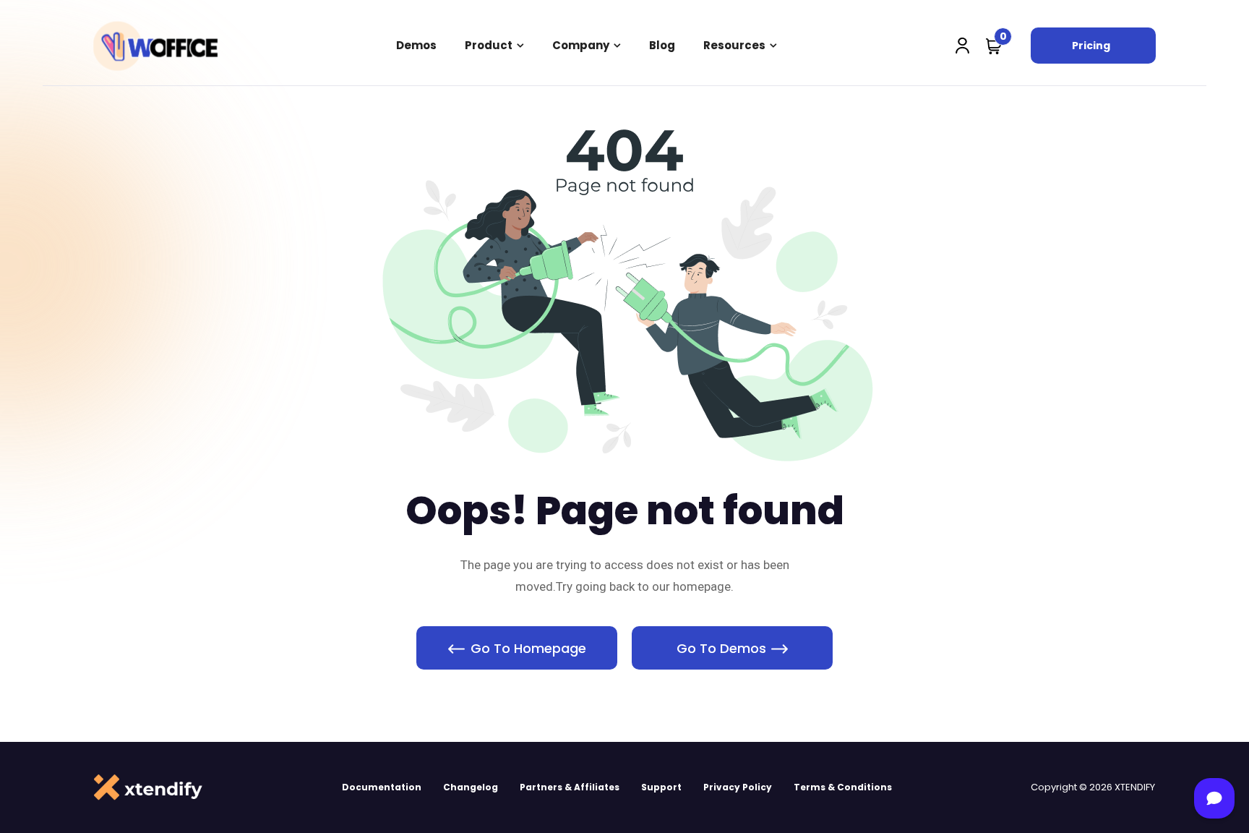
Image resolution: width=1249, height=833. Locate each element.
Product (488, 45)
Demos (416, 45)
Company (580, 45)
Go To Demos (721, 648)
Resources (734, 45)
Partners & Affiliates (569, 787)
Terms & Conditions (843, 787)
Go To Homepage (528, 648)
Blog (662, 45)
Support (661, 787)
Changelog (470, 787)
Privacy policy (737, 787)
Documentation (381, 787)
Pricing (1091, 45)
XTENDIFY (1135, 787)
